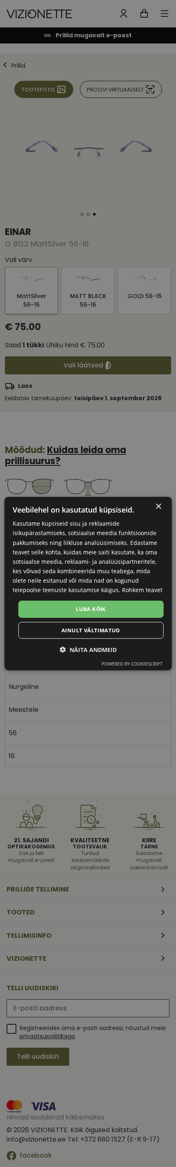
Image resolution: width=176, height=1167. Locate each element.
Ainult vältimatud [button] (90, 630)
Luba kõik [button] (91, 609)
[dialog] (88, 583)
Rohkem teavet (142, 590)
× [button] (158, 507)
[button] (88, 649)
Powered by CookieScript (132, 663)
